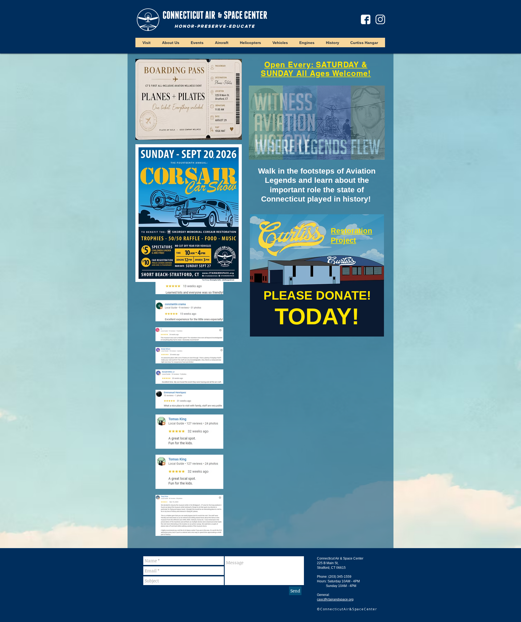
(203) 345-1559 (339, 577)
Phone (322, 577)
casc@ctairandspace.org (335, 599)
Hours (321, 581)
